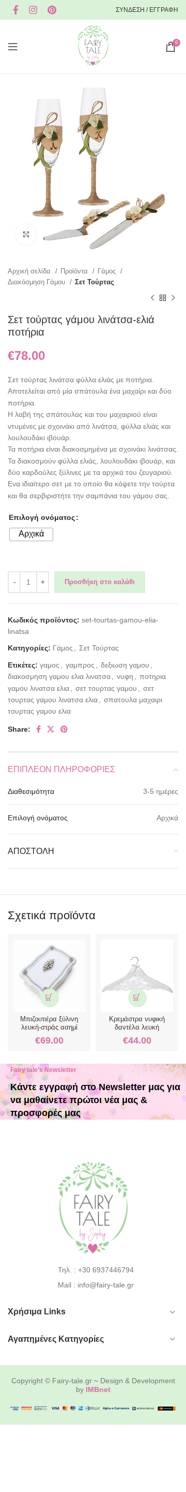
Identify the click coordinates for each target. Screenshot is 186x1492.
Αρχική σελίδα (30, 271)
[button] (49, 998)
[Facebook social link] (16, 10)
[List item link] (93, 1270)
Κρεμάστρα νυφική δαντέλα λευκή (137, 1023)
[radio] (31, 534)
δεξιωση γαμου (125, 665)
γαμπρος (80, 665)
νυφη (125, 676)
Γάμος (108, 271)
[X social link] (50, 729)
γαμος (49, 665)
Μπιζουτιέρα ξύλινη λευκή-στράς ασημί (49, 1023)
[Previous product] (152, 298)
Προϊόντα (75, 271)
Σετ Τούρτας (94, 282)
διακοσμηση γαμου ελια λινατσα (59, 676)
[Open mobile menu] (13, 46)
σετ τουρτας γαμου (106, 688)
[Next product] (173, 298)
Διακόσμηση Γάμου (37, 282)
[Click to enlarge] (26, 234)
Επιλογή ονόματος (42, 517)
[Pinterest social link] (51, 10)
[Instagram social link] (33, 10)
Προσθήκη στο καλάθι (100, 582)
